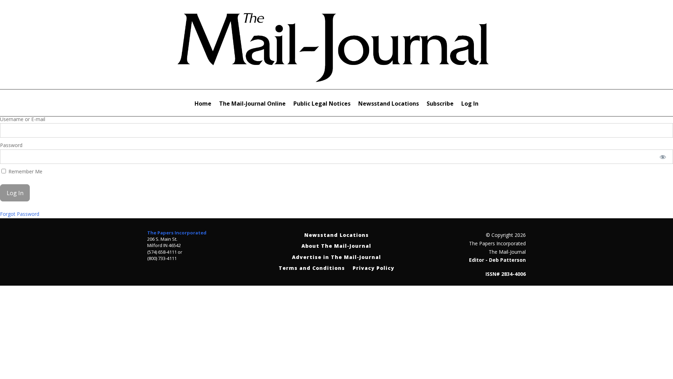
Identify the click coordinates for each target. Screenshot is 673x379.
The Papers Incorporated (176, 233)
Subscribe (440, 104)
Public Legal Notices (322, 104)
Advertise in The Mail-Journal (336, 257)
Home (203, 104)
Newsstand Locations (388, 104)
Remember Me (24, 171)
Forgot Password (19, 214)
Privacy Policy (373, 268)
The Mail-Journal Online (252, 104)
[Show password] (663, 156)
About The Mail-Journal (336, 246)
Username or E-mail (22, 119)
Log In (469, 104)
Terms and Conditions (312, 268)
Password (11, 145)
